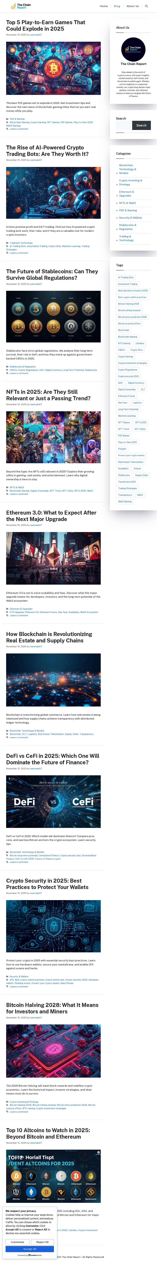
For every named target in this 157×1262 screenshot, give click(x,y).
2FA (12, 979)
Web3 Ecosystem (89, 612)
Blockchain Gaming (19, 122)
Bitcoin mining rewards (44, 1105)
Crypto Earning (38, 122)
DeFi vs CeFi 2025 (24, 858)
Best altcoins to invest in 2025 (133, 290)
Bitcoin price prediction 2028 (72, 1105)
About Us (132, 6)
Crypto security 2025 (76, 979)
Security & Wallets (19, 976)
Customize (17, 1242)
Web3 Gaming (13, 125)
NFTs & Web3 (17, 487)
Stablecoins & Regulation (23, 366)
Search (121, 118)
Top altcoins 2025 (127, 482)
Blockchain (15, 734)
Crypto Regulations (28, 370)
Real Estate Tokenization (51, 734)
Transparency (86, 734)
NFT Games (53, 122)
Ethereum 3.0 (32, 612)
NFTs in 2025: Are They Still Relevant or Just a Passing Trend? (48, 395)
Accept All (29, 1249)
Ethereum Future (48, 612)
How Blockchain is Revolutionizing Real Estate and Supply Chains (49, 637)
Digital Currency (53, 370)
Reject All (42, 1242)
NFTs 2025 (80, 490)
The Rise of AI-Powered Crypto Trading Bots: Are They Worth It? (47, 150)
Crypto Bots (54, 246)
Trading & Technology (21, 243)
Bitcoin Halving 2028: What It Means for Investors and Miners (52, 1008)
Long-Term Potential (73, 370)
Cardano (73, 1230)
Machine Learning (71, 246)
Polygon (122, 449)
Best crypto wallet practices (29, 979)
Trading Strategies (127, 488)
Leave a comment (19, 129)
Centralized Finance (49, 855)
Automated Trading (37, 246)
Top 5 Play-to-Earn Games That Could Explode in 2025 (45, 25)
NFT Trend (55, 490)
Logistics (32, 734)
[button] (146, 6)
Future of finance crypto (48, 858)
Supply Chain (71, 734)
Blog (117, 6)
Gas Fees (62, 612)
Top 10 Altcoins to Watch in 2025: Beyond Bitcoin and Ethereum (48, 1133)
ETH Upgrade (17, 612)
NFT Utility (67, 490)
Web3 (90, 490)
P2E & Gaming (17, 119)
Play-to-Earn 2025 (83, 122)
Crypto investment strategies (51, 1108)
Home (104, 6)
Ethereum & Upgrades (21, 608)
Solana (137, 468)
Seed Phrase (66, 983)
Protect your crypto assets (45, 983)
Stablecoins (91, 370)
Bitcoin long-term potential (24, 855)
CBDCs (13, 370)
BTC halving (29, 1108)
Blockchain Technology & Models (27, 730)
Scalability (74, 612)
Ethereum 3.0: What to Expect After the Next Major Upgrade (51, 516)
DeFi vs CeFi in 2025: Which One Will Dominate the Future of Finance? (52, 759)
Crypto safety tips (54, 979)
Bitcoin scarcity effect (129, 323)
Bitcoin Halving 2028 (20, 1105)
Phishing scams (22, 983)
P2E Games (66, 122)
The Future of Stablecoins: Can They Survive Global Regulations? (52, 274)
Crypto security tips (70, 855)
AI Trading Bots (18, 246)
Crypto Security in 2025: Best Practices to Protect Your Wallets (47, 884)
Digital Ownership (40, 490)
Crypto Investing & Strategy (24, 1101)
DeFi (41, 370)
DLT (24, 734)
